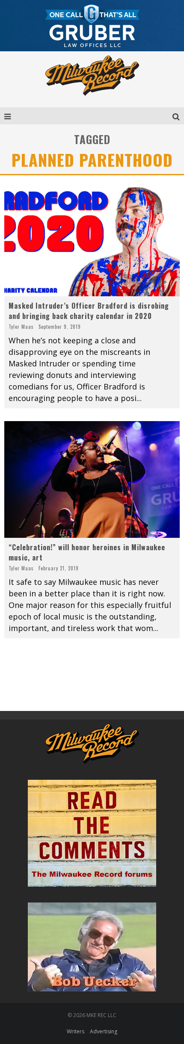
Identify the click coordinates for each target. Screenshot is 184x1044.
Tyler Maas (21, 326)
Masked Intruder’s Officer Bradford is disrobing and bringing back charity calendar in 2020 (89, 311)
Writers (75, 1031)
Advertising (103, 1031)
